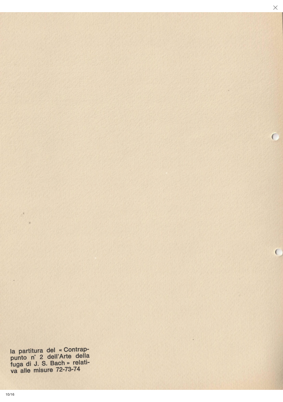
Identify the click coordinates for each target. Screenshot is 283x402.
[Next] (212, 201)
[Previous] (71, 201)
